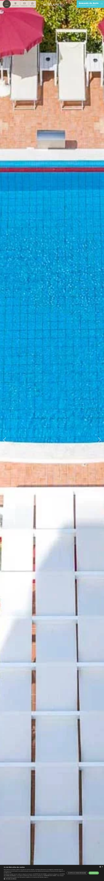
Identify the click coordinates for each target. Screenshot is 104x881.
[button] (35, 879)
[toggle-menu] (7, 2)
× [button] (102, 866)
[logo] (53, 4)
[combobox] (100, 867)
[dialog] (52, 873)
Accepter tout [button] (94, 873)
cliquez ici (46, 877)
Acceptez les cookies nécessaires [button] (77, 873)
